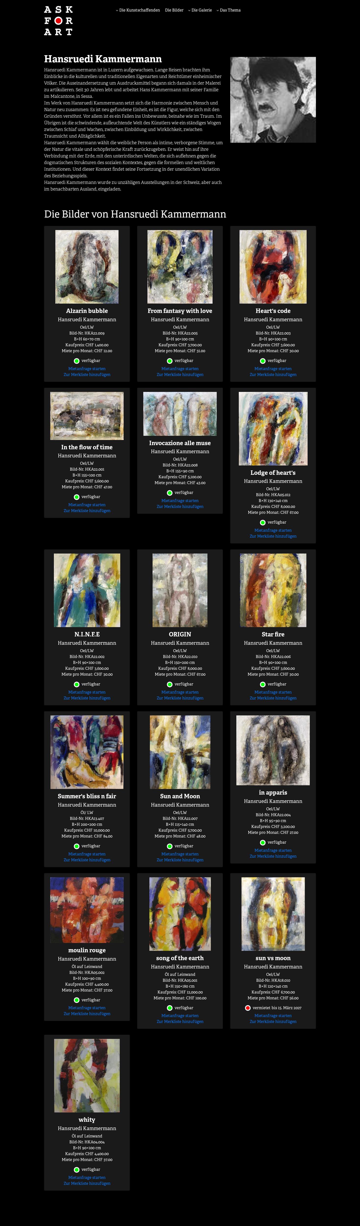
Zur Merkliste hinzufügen (87, 374)
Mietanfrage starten (87, 368)
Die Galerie (201, 10)
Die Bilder (174, 10)
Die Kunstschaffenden (139, 10)
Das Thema (230, 10)
